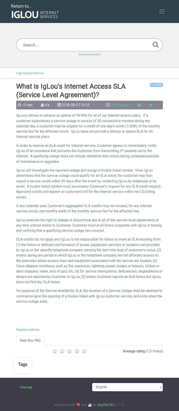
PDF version (119, 105)
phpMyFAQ (106, 405)
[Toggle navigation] (162, 11)
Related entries (28, 330)
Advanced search (90, 54)
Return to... (21, 6)
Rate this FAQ (30, 340)
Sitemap (26, 387)
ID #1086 (156, 84)
